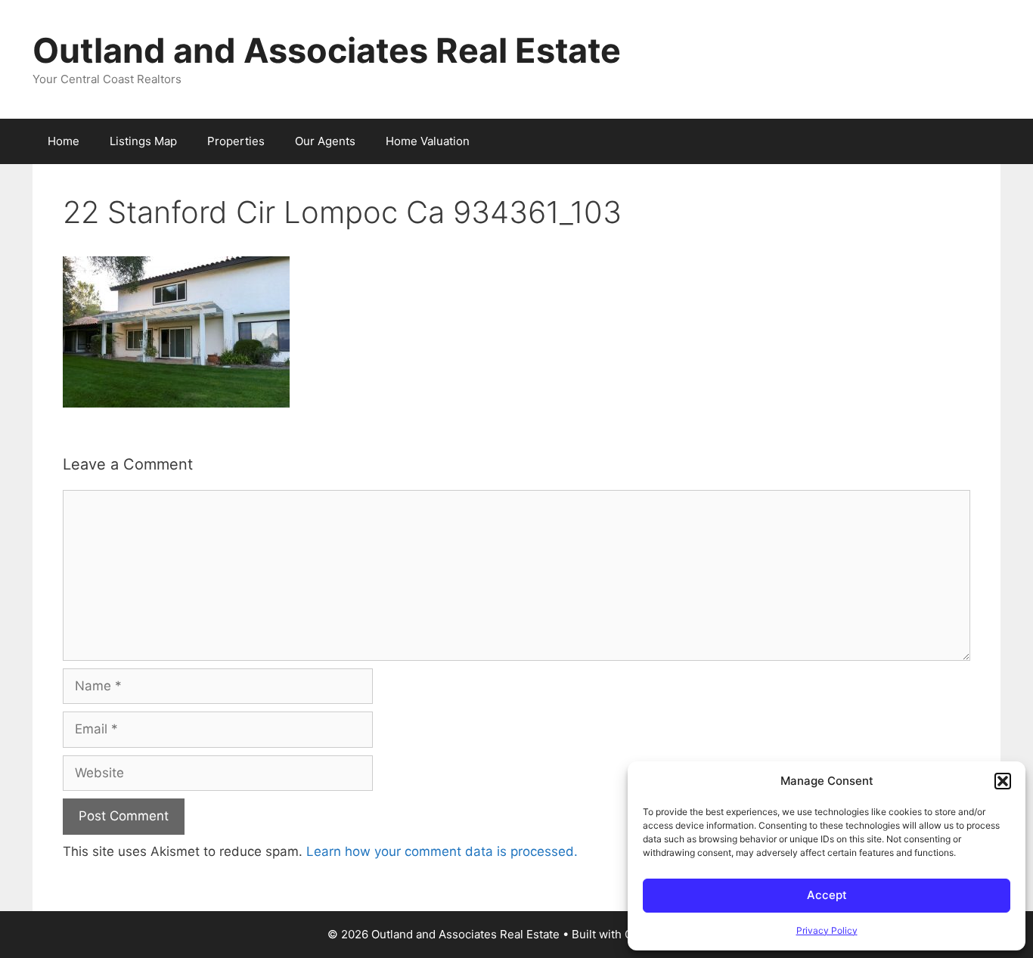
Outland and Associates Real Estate (327, 50)
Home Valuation (428, 141)
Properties (236, 141)
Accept (827, 895)
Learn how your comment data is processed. (442, 851)
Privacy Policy (827, 930)
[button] (1002, 781)
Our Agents (325, 141)
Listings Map (143, 141)
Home (63, 141)
